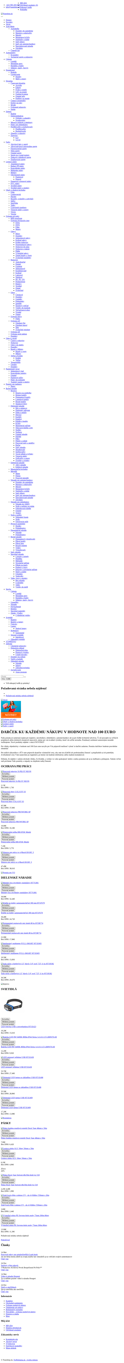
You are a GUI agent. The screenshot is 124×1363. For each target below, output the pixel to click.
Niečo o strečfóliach (8, 1287)
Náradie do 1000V (23, 504)
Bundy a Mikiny (17, 349)
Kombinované (21, 271)
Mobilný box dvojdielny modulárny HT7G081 (19, 893)
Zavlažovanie (16, 670)
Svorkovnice (20, 120)
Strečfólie (14, 203)
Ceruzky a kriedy (22, 556)
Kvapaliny (15, 55)
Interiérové (20, 637)
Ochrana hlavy (16, 317)
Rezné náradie (16, 537)
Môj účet (9, 1326)
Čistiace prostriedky (18, 101)
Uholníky (19, 574)
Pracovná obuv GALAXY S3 (12, 801)
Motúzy (14, 173)
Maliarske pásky (17, 170)
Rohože (14, 72)
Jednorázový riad (17, 371)
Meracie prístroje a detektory (21, 122)
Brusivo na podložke (23, 393)
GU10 (18, 140)
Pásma (18, 476)
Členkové (19, 295)
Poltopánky (20, 301)
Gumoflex (14, 602)
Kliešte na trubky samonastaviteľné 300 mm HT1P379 (22, 913)
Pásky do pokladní (18, 380)
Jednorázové (20, 269)
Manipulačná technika (19, 469)
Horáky (18, 526)
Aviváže (19, 85)
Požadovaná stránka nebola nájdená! (20, 696)
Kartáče (18, 417)
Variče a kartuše (17, 659)
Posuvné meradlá (22, 478)
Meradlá (14, 471)
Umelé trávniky (21, 655)
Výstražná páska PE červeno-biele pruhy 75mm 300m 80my (24, 1225)
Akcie (8, 24)
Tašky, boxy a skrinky (19, 578)
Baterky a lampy (17, 622)
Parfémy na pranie (22, 98)
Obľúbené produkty (13, 1330)
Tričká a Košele (17, 356)
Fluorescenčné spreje (19, 149)
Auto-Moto (10, 26)
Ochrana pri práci (12, 216)
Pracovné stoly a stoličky (25, 443)
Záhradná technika (23, 668)
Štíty (17, 327)
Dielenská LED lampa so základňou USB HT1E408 (21, 1087)
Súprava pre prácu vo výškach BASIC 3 (16, 862)
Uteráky (14, 364)
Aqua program (21, 672)
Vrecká (13, 214)
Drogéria (9, 81)
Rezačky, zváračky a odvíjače (22, 199)
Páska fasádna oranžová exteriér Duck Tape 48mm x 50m (23, 1138)
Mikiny (18, 354)
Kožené (18, 273)
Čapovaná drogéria (18, 83)
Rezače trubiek (21, 546)
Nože (18, 519)
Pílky (17, 439)
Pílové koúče (20, 541)
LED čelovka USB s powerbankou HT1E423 (18, 1027)
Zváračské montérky (23, 258)
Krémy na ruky (16, 103)
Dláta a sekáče (21, 412)
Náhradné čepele (22, 517)
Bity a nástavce (21, 408)
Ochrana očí (15, 321)
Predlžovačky (21, 129)
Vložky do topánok (23, 308)
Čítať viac (5, 1259)
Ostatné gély (20, 96)
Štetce (13, 386)
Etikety (18, 88)
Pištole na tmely (22, 565)
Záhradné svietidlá (18, 639)
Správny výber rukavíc (9, 1265)
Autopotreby (11, 53)
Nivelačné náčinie (22, 563)
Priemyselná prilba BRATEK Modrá (15, 842)
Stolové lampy (21, 628)
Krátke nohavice (22, 242)
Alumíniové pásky (18, 164)
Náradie (19, 532)
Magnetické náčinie (23, 426)
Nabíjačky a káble (22, 40)
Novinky (9, 22)
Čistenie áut (15, 50)
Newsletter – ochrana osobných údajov (21, 1312)
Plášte (18, 251)
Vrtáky (18, 548)
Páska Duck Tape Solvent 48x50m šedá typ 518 (19, 1185)
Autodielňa (15, 29)
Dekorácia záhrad (17, 648)
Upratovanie (15, 74)
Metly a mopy (21, 79)
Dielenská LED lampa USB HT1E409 (16, 1107)
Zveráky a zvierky (22, 460)
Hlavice (18, 415)
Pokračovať (5, 1240)
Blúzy (18, 234)
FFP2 (18, 223)
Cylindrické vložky (23, 615)
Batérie (13, 114)
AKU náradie (21, 465)
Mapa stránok (11, 1348)
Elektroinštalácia (17, 116)
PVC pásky (15, 183)
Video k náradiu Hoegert (10, 1276)
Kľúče (18, 423)
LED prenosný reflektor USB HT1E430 (16, 1067)
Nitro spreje (15, 151)
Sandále (19, 303)
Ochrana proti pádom (19, 334)
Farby (8, 142)
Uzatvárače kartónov (19, 207)
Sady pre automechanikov (25, 44)
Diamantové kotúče (23, 397)
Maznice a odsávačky (24, 33)
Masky (18, 229)
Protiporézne (20, 282)
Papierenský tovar (12, 369)
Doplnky (19, 236)
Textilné (19, 286)
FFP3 (18, 225)
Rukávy (19, 284)
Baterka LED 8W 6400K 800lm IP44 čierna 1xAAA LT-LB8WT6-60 (28, 1047)
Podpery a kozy (21, 567)
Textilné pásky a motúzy (20, 188)
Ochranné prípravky (18, 107)
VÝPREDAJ (11, 641)
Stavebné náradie (17, 554)
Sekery (18, 665)
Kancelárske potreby (18, 373)
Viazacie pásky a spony (20, 210)
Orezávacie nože (22, 522)
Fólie (13, 192)
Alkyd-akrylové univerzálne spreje (24, 146)
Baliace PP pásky (17, 166)
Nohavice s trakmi (22, 249)
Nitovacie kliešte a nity (24, 428)
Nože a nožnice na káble (25, 506)
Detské (18, 264)
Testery (18, 513)
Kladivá (19, 419)
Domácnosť (10, 70)
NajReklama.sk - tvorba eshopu (26, 1360)
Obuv (13, 293)
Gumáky (19, 299)
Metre (18, 474)
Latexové (19, 275)
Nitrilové (19, 277)
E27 (17, 138)
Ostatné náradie (21, 434)
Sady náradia (20, 447)
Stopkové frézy (21, 404)
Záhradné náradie (17, 661)
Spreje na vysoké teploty (20, 155)
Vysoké (18, 312)
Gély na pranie (21, 92)
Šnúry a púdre (21, 572)
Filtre (17, 227)
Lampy (13, 626)
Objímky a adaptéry (23, 118)
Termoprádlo (15, 362)
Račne (18, 445)
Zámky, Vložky (17, 613)
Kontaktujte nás (12, 1339)
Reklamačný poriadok (14, 1310)
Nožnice (19, 432)
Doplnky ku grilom (18, 657)
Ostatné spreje (16, 153)
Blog (8, 1316)
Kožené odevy (21, 240)
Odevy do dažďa (17, 345)
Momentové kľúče (23, 37)
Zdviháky (19, 48)
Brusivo (14, 391)
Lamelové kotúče (22, 399)
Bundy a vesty (21, 351)
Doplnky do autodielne (24, 31)
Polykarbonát (16, 607)
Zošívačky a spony (23, 458)
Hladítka (19, 559)
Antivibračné (20, 262)
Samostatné (20, 633)
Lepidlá (13, 61)
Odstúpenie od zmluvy (14, 1307)
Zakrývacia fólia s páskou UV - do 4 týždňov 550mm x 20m (24, 1205)
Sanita (13, 109)
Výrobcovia (10, 1344)
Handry (18, 77)
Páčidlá (18, 436)
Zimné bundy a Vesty (24, 255)
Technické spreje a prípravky (22, 57)
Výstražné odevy (22, 253)
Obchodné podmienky (14, 1303)
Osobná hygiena (22, 94)
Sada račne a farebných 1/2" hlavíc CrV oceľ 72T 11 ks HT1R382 (26, 973)
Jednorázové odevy (23, 238)
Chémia (9, 59)
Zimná (18, 314)
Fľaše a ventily (21, 90)
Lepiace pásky (11, 162)
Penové (18, 179)
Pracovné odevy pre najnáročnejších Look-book (19, 1254)
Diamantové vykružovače (25, 539)
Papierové (19, 177)
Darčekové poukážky (14, 1346)
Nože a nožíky (16, 515)
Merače (18, 35)
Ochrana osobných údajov (16, 1305)
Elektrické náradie (17, 463)
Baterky (14, 620)
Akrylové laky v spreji (19, 144)
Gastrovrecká (16, 194)
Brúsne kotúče (21, 395)
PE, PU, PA (20, 279)
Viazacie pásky (21, 456)
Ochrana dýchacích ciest (20, 221)
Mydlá (13, 105)
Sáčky (13, 201)
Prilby (18, 319)
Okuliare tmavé (21, 325)
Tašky (13, 205)
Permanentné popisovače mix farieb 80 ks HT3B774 (21, 933)
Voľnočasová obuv (23, 310)
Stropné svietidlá (17, 635)
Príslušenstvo (21, 528)
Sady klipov (20, 42)
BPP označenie (16, 218)
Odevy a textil (11, 338)
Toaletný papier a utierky (20, 382)
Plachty (13, 197)
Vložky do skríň (22, 587)
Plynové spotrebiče (18, 524)
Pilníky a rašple (21, 441)
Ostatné (13, 375)
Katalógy (9, 1301)
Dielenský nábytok (23, 410)
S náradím (19, 583)
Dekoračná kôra (22, 650)
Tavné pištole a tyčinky (24, 454)
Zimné (18, 288)
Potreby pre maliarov (14, 384)
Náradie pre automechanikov (22, 480)
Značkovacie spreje (18, 159)
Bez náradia (20, 580)
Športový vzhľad (22, 306)
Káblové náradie (22, 467)
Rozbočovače (21, 131)
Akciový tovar (11, 1341)
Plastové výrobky (22, 652)
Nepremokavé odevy (23, 245)
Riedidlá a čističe (17, 66)
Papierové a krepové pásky (21, 181)
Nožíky (18, 430)
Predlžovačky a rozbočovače (22, 127)
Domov (9, 20)
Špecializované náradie (24, 46)
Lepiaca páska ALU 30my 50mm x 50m (16, 1158)
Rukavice (14, 260)
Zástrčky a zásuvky (18, 133)
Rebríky (14, 609)
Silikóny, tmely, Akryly (19, 68)
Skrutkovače (20, 450)
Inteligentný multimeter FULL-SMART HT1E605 (20, 953)
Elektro (8, 112)
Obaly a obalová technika (15, 190)
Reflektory (15, 631)
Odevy (13, 231)
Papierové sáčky (17, 378)
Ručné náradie (11, 388)
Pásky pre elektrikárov (19, 125)
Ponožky (14, 347)
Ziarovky (14, 135)
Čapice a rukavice (17, 341)
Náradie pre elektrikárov (20, 502)
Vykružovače (21, 550)
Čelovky (14, 624)
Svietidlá (9, 617)
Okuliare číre (20, 323)
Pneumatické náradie (19, 530)
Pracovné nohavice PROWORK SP (15, 822)
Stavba (8, 589)
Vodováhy (19, 576)
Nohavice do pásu (22, 247)
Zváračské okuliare (23, 330)
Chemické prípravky (18, 646)
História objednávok (13, 1328)
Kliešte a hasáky (22, 421)
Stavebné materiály (18, 611)
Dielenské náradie (17, 406)
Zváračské (19, 290)
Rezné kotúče (21, 402)
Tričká (18, 360)
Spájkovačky (20, 452)
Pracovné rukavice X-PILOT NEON (15, 781)
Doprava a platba (12, 1314)
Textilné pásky (16, 186)
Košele (18, 358)
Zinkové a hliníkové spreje (21, 157)
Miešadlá (19, 561)
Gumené (19, 266)
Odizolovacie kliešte (23, 508)
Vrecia (13, 212)
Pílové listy (20, 543)
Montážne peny (17, 64)
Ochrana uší (15, 332)
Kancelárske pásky (18, 168)
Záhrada (9, 644)
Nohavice (14, 343)
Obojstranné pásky (18, 175)
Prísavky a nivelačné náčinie (26, 570)
